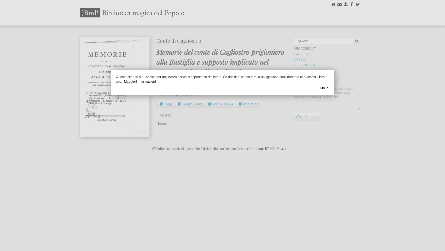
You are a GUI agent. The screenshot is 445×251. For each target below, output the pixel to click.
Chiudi (324, 88)
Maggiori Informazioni (140, 81)
